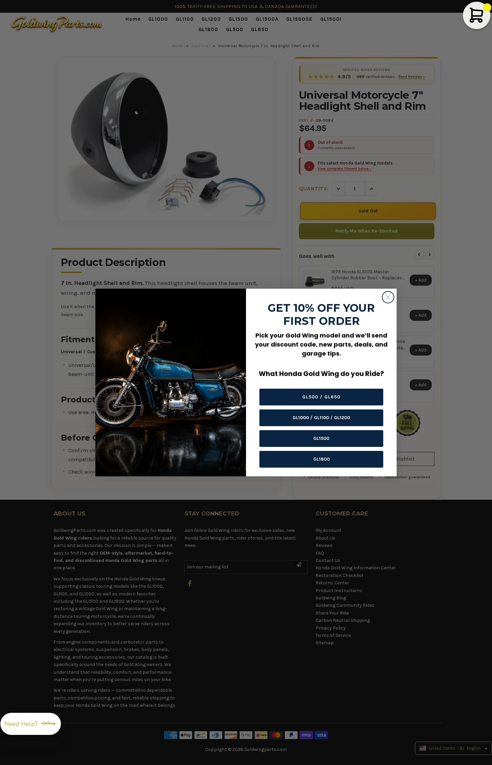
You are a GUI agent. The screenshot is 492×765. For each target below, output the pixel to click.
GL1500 (321, 438)
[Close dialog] (388, 297)
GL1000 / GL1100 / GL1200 (321, 417)
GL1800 (321, 459)
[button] (30, 724)
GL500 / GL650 (321, 397)
